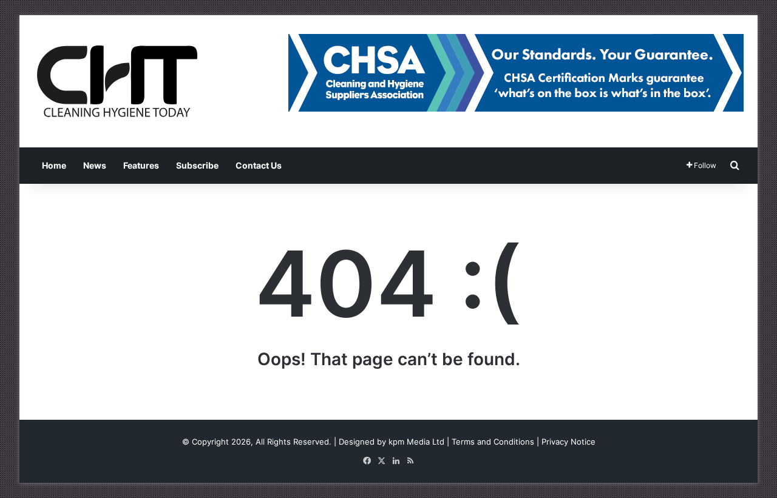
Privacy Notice (568, 441)
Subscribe (197, 165)
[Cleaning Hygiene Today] (116, 81)
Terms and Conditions (493, 441)
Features (141, 165)
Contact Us (259, 165)
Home (54, 165)
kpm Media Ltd (416, 441)
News (94, 165)
